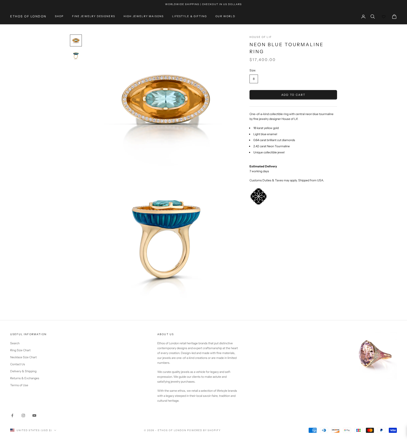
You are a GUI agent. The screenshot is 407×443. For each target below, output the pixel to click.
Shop (59, 16)
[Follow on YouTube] (34, 415)
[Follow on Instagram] (23, 415)
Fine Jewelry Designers (93, 16)
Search (15, 343)
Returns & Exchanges (24, 378)
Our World (225, 16)
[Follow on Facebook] (12, 415)
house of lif (260, 37)
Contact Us (17, 364)
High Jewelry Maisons (144, 16)
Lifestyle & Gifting (189, 16)
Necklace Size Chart (23, 357)
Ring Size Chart (20, 350)
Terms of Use (19, 385)
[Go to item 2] (76, 56)
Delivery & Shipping (23, 371)
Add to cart (293, 95)
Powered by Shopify (204, 430)
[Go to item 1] (76, 40)
